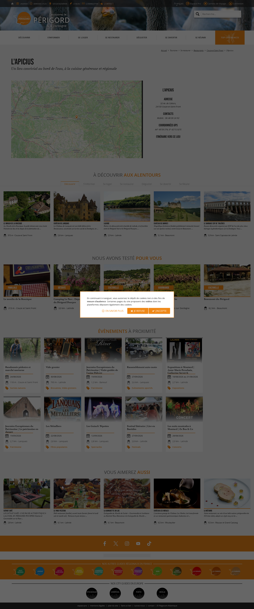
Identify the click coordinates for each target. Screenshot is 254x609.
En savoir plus (114, 310)
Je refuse (139, 310)
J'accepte (161, 310)
